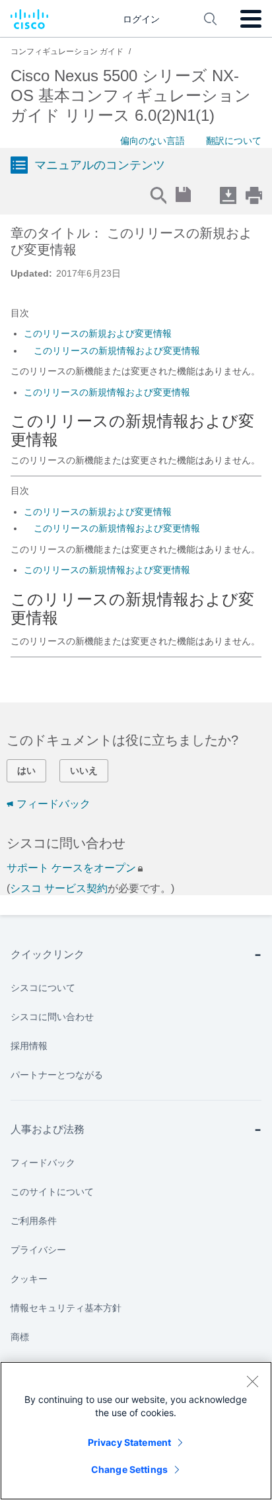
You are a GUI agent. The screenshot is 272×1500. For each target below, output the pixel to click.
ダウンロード (227, 195)
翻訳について (233, 140)
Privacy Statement (129, 1442)
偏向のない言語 (152, 140)
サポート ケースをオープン (71, 867)
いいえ (84, 770)
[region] (136, 1430)
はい (26, 770)
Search (157, 195)
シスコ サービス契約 (59, 888)
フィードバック (53, 803)
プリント (253, 195)
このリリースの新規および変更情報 (98, 333)
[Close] (252, 1381)
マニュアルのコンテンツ (99, 165)
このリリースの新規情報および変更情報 (117, 350)
